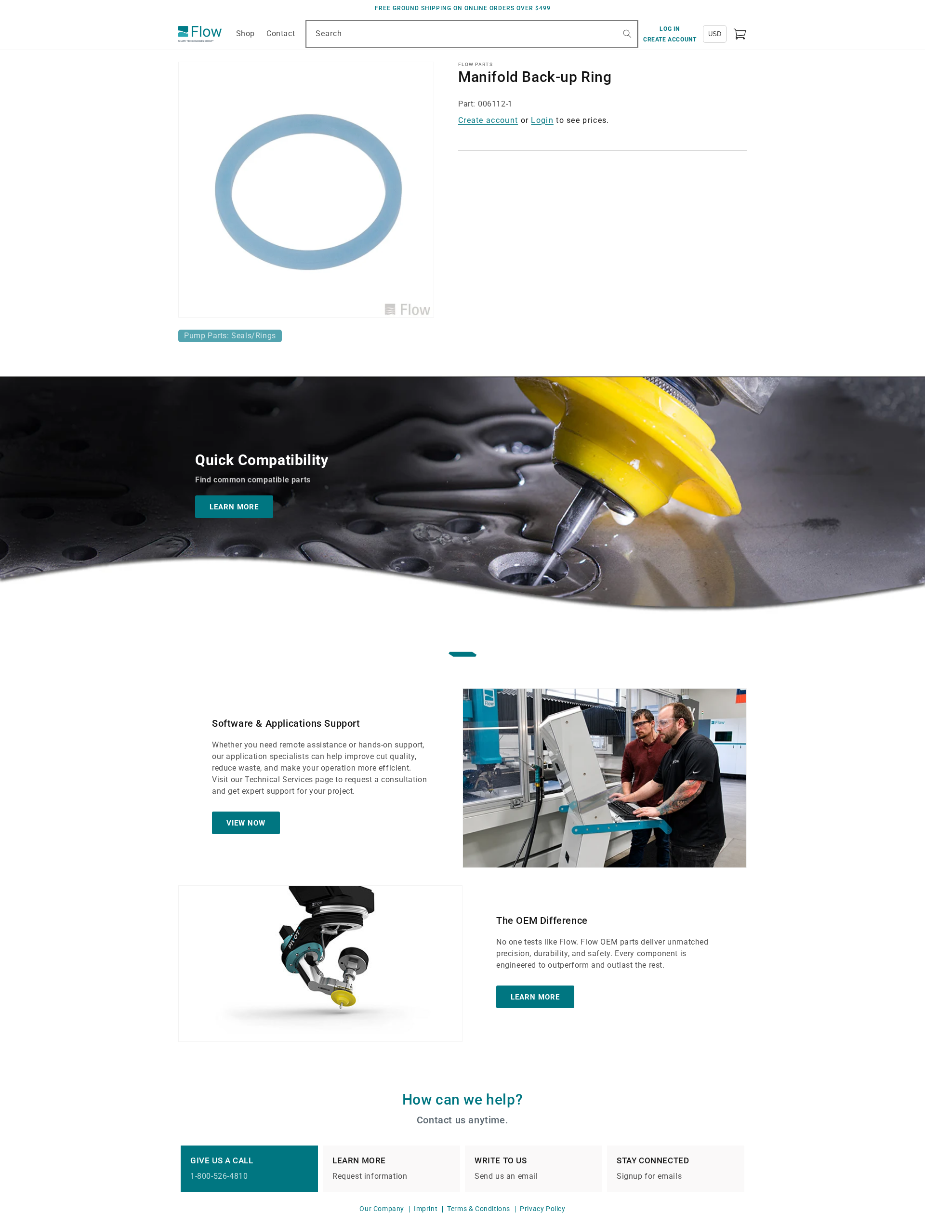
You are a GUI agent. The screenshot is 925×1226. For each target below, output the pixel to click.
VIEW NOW (245, 823)
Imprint (425, 1209)
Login (542, 120)
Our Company (381, 1209)
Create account (488, 120)
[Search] (627, 33)
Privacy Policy (542, 1209)
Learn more (535, 997)
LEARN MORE (234, 506)
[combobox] (472, 34)
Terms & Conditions (478, 1209)
